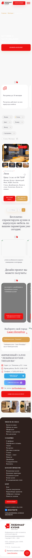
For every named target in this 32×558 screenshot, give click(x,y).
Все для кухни (11, 434)
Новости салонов (12, 496)
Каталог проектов (12, 468)
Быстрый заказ (9, 198)
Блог (7, 487)
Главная (3, 13)
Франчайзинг (19, 3)
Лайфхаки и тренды (13, 494)
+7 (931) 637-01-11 (17, 371)
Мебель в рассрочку (13, 432)
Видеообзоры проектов (14, 492)
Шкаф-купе (10, 429)
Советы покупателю (13, 489)
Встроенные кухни (12, 471)
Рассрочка (9, 448)
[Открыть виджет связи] (27, 553)
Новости (9, 457)
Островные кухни (12, 475)
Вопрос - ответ (11, 455)
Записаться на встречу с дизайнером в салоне (13, 316)
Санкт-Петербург (16, 331)
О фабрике (10, 441)
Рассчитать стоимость (22, 198)
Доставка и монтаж (12, 450)
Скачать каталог (16, 47)
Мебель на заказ (11, 427)
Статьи (8, 452)
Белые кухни (10, 478)
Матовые (10, 13)
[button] (27, 153)
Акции (8, 446)
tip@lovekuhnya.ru (19, 388)
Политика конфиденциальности (14, 536)
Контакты (9, 464)
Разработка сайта (15, 547)
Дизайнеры (10, 459)
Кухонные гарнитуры (13, 473)
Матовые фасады (8, 171)
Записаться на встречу (16, 394)
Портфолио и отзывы (13, 443)
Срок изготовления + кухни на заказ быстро (14, 513)
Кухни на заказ (11, 425)
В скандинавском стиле (14, 480)
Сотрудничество (11, 462)
